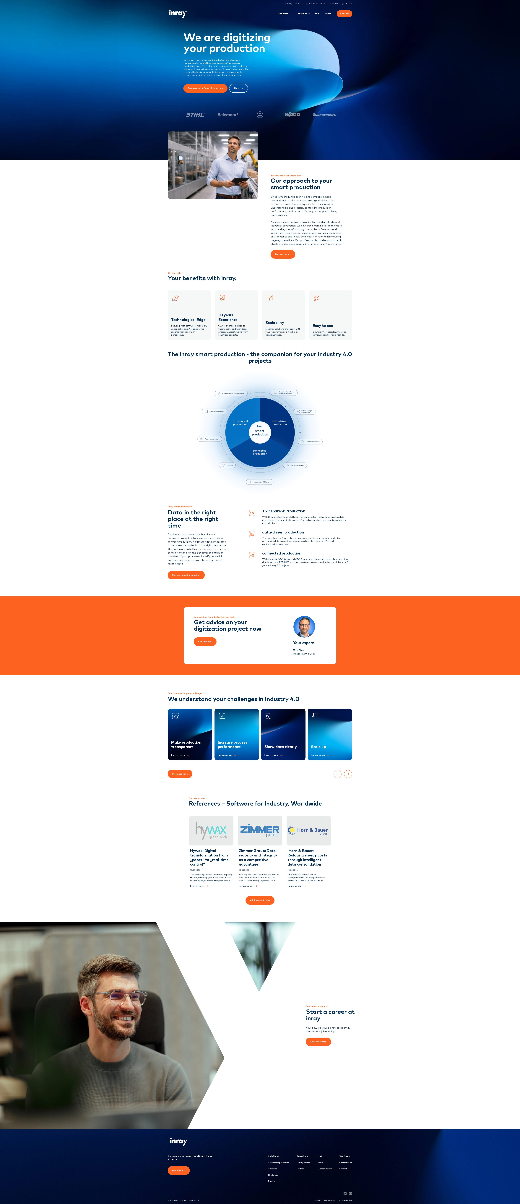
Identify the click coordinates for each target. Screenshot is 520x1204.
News (320, 1163)
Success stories (325, 1169)
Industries (272, 1169)
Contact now (205, 641)
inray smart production (278, 1163)
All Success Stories (260, 900)
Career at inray (318, 1041)
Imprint (317, 1200)
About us (238, 88)
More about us (283, 254)
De (350, 3)
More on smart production (186, 575)
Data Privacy (329, 1200)
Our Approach (303, 1163)
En (346, 3)
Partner (300, 1169)
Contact (344, 13)
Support (299, 3)
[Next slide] (348, 774)
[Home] (177, 13)
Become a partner (317, 3)
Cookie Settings (345, 1200)
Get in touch (178, 1170)
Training (288, 3)
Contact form (345, 1163)
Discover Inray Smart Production (205, 88)
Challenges (273, 1175)
